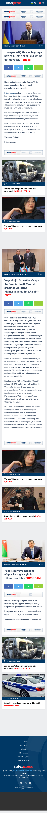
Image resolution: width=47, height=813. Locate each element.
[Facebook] (17, 783)
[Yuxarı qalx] (40, 806)
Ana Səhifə (23, 742)
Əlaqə (23, 749)
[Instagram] (26, 783)
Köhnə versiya (23, 760)
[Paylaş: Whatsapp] (28, 67)
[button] (38, 67)
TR (43, 3)
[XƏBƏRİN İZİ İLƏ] (13, 3)
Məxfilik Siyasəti (23, 757)
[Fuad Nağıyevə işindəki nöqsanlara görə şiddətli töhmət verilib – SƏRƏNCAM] (23, 551)
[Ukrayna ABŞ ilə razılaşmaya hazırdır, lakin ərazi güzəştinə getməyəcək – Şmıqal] (23, 32)
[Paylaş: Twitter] (18, 67)
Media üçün (23, 753)
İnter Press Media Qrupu (22, 771)
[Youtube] (30, 783)
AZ (35, 3)
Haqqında (23, 745)
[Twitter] (21, 783)
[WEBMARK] (23, 787)
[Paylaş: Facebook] (8, 67)
